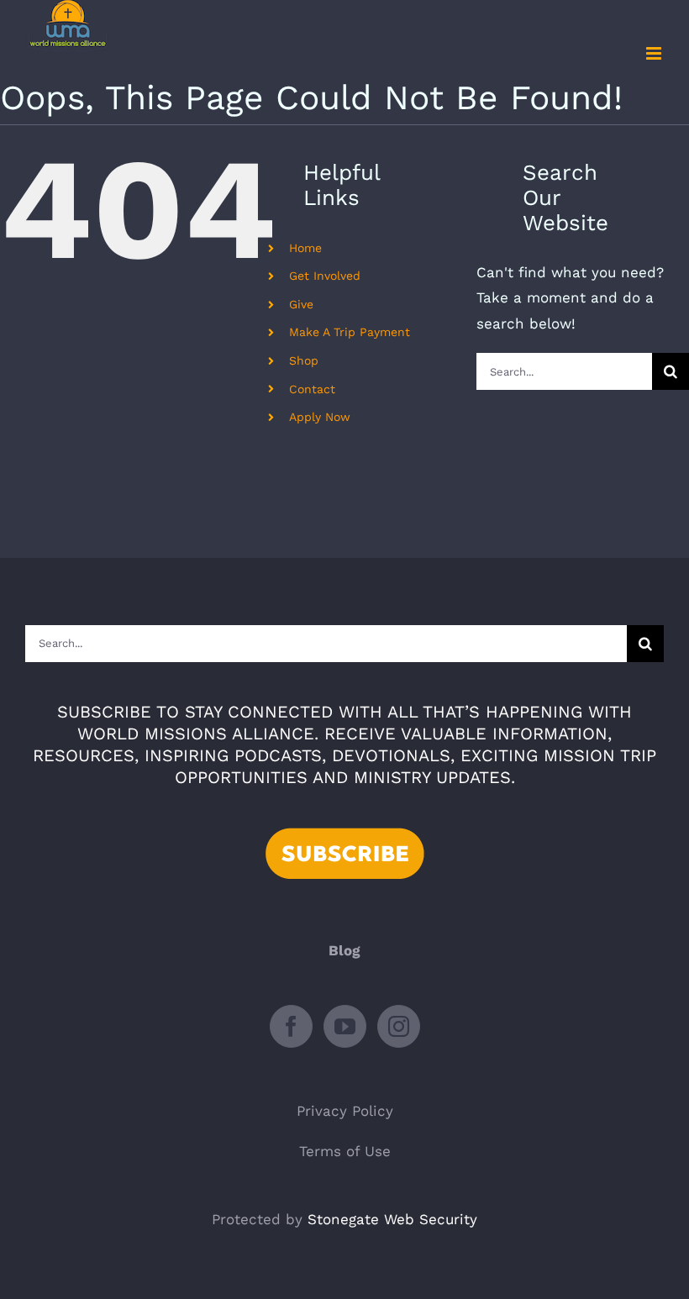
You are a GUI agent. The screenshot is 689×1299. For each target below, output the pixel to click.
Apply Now (319, 416)
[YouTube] (344, 1026)
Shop (303, 360)
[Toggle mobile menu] (655, 53)
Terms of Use (345, 1151)
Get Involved (324, 275)
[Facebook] (291, 1026)
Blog (344, 950)
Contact (312, 389)
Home (305, 248)
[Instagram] (398, 1026)
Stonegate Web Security (392, 1219)
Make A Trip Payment (349, 332)
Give (301, 304)
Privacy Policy (345, 1110)
